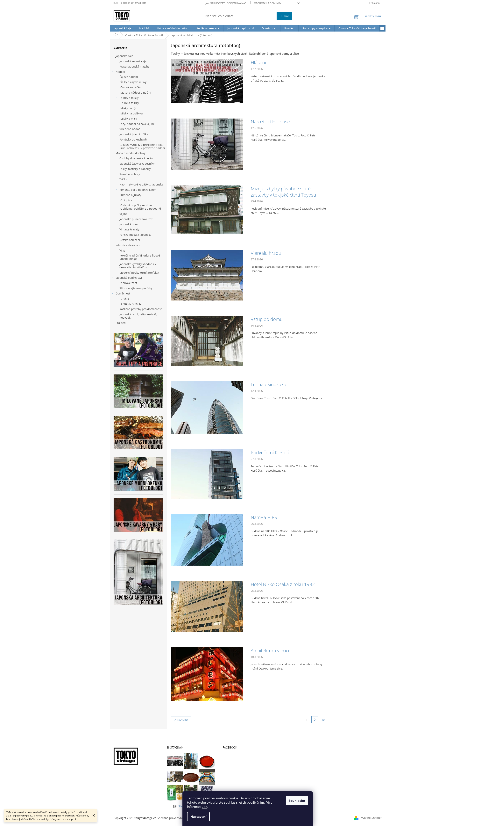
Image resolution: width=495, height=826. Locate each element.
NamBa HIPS (264, 517)
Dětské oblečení (129, 240)
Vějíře (123, 214)
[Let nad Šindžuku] (207, 407)
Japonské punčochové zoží (136, 219)
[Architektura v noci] (207, 674)
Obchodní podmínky (267, 3)
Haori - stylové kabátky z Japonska (141, 184)
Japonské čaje (124, 56)
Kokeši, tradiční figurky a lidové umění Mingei (139, 257)
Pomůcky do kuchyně (133, 139)
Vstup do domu (267, 319)
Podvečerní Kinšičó (270, 452)
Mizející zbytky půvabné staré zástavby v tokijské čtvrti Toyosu (283, 191)
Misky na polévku (131, 113)
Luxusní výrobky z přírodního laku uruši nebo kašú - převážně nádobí (142, 146)
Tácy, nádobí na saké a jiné (137, 124)
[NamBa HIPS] (207, 539)
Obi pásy (126, 200)
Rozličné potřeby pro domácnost (140, 309)
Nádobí (120, 72)
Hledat (284, 16)
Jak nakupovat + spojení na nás (226, 3)
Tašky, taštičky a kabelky (135, 169)
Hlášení (258, 62)
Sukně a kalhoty (129, 174)
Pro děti (121, 323)
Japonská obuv (128, 224)
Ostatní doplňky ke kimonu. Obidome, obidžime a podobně (140, 206)
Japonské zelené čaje (132, 61)
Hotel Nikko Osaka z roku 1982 (283, 584)
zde (204, 807)
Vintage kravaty (129, 229)
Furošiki (124, 299)
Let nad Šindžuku (268, 384)
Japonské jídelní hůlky (133, 134)
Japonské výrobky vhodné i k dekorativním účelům (137, 265)
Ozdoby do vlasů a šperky (136, 158)
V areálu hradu (266, 253)
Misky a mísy (128, 118)
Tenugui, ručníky (130, 304)
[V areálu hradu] (207, 275)
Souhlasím (297, 801)
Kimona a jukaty (130, 195)
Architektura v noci (270, 650)
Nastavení (198, 817)
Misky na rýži (128, 108)
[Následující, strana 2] (314, 719)
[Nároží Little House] (207, 144)
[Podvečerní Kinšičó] (207, 473)
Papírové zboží (128, 283)
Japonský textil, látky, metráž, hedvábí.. (138, 315)
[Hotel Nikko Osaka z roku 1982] (207, 606)
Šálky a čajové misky (133, 82)
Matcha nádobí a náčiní (135, 92)
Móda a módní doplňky (130, 153)
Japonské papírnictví (129, 277)
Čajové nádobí (128, 77)
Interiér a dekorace (128, 245)
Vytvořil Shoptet (371, 818)
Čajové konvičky (130, 87)
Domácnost (123, 293)
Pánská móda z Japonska (135, 234)
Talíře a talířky (129, 103)
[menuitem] (122, 28)
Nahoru (182, 719)
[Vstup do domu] (207, 340)
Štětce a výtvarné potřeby (135, 288)
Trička (123, 179)
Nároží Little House (270, 122)
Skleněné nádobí (130, 129)
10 (323, 719)
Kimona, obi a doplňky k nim (137, 190)
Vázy (122, 250)
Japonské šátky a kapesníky (136, 163)
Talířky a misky (128, 98)
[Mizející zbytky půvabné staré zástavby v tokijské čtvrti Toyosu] (207, 209)
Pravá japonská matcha (134, 66)
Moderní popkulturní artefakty (139, 272)
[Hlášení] (207, 81)
